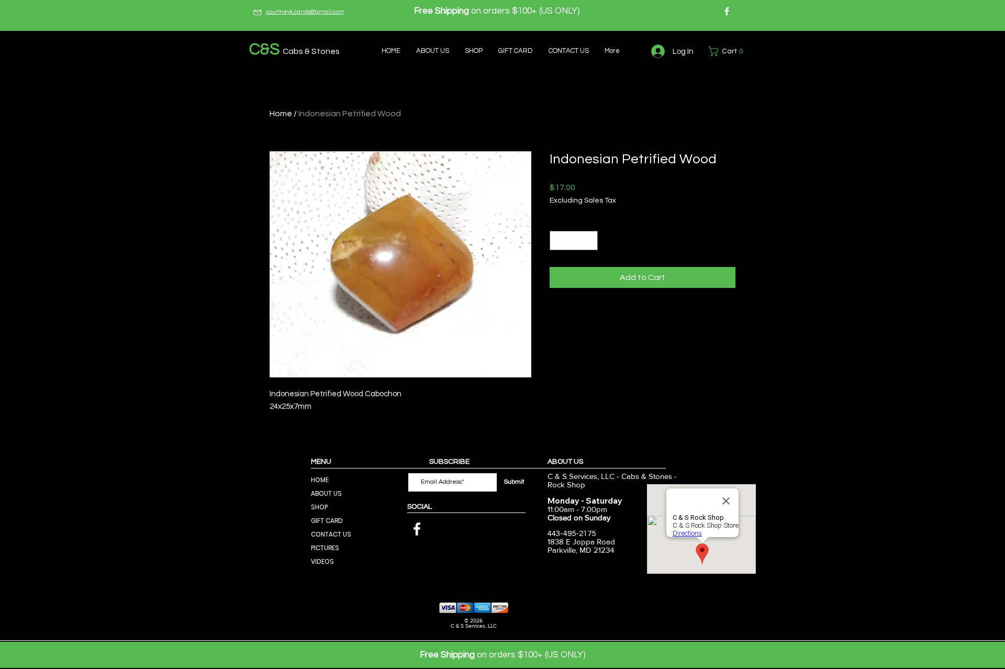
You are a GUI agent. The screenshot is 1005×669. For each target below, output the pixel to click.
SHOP (319, 507)
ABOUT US (326, 493)
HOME (320, 479)
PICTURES (325, 547)
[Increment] (589, 240)
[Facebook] (726, 11)
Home (281, 113)
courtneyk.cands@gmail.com (305, 12)
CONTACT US (331, 534)
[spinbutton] (573, 240)
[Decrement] (557, 240)
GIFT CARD (327, 520)
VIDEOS (322, 561)
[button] (728, 51)
